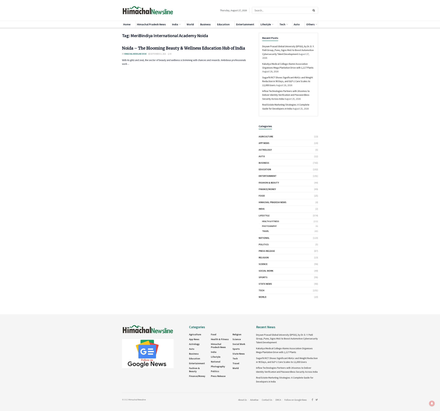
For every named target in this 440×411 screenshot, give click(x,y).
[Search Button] (314, 10)
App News (264, 143)
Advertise (254, 399)
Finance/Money (267, 189)
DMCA (278, 399)
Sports (263, 277)
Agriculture (266, 136)
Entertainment (245, 24)
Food (262, 195)
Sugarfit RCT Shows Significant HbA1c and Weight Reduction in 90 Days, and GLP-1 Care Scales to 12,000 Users (287, 81)
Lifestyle (266, 24)
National (264, 237)
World (190, 24)
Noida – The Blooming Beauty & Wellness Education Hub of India (183, 48)
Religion (264, 257)
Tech (282, 24)
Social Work (266, 270)
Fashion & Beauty (269, 182)
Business (205, 24)
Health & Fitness (270, 221)
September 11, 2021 (158, 54)
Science (263, 264)
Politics (264, 244)
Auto (297, 24)
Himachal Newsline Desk (135, 54)
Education (223, 24)
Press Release (267, 250)
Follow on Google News (295, 399)
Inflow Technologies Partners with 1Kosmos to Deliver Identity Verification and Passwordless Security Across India (286, 94)
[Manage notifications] (432, 403)
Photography (269, 226)
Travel (265, 231)
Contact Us (267, 399)
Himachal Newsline (137, 399)
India (175, 24)
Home (126, 24)
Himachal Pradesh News (151, 24)
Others (310, 24)
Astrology (265, 149)
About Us (242, 399)
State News (265, 283)
